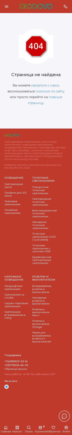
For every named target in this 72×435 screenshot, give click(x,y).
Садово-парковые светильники (16, 305)
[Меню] (6, 6)
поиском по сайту (50, 91)
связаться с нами (45, 85)
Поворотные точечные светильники (40, 190)
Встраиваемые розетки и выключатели (41, 289)
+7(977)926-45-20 (16, 365)
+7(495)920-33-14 (16, 361)
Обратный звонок (15, 369)
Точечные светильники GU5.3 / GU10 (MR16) (44, 236)
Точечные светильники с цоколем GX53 (41, 248)
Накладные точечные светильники (40, 225)
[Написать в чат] (64, 416)
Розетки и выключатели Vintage (40, 323)
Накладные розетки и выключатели (40, 300)
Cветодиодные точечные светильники (41, 201)
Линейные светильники (12, 211)
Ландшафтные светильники (13, 288)
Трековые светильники (12, 203)
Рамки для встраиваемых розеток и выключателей (41, 337)
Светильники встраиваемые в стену (15, 314)
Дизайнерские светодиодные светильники (41, 260)
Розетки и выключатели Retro (40, 312)
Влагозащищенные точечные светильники (44, 213)
